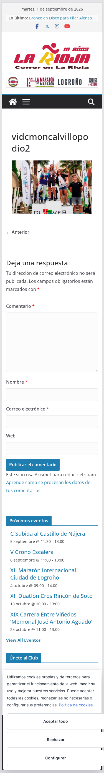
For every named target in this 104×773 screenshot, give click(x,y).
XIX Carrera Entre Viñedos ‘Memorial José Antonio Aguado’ (51, 618)
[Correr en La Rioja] (12, 102)
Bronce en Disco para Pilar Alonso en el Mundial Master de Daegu (60, 20)
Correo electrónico (27, 409)
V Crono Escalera (32, 552)
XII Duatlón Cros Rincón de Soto (51, 596)
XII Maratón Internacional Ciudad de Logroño (43, 573)
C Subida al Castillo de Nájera (47, 533)
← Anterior (17, 232)
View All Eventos (23, 640)
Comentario (20, 306)
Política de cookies (76, 705)
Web (11, 436)
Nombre (16, 382)
